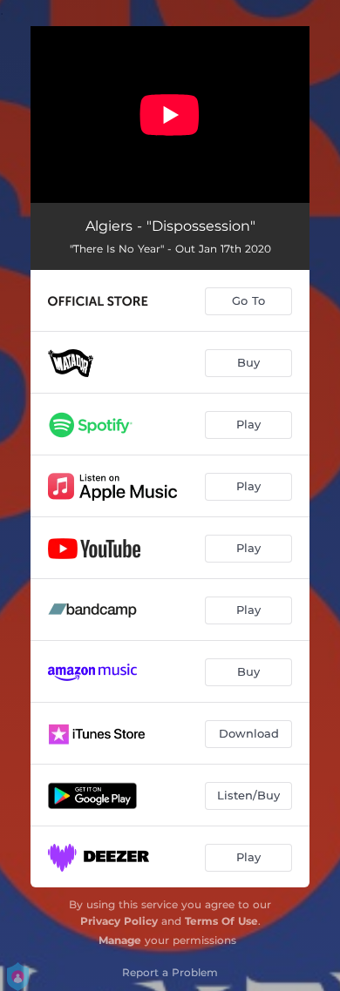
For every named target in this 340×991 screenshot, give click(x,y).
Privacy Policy (119, 920)
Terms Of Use (221, 920)
